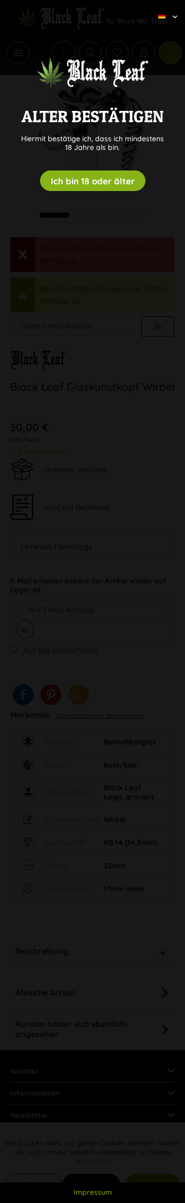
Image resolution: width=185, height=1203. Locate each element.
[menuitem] (164, 7)
